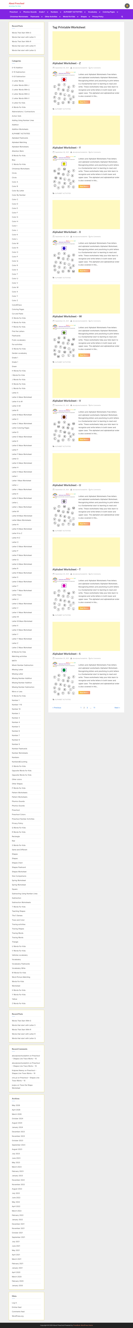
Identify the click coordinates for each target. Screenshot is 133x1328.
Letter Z (15, 643)
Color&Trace (17, 305)
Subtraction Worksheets (21, 902)
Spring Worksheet (19, 880)
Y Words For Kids (19, 994)
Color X (15, 292)
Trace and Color (18, 920)
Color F (15, 213)
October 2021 (17, 1233)
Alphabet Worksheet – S (66, 653)
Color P (15, 257)
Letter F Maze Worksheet (22, 454)
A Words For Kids (19, 107)
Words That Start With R (21, 41)
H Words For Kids (19, 371)
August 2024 (17, 1123)
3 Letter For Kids (18, 103)
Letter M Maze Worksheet (22, 516)
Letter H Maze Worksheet (22, 472)
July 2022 (16, 1193)
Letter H (15, 467)
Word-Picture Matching (21, 977)
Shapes (84, 17)
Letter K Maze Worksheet (22, 498)
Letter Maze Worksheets (21, 520)
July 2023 (16, 1154)
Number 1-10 (17, 705)
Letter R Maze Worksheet (22, 573)
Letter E (15, 441)
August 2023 (17, 1149)
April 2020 (16, 1272)
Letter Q (15, 560)
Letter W (15, 617)
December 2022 (18, 1180)
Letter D (15, 432)
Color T (15, 274)
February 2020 (17, 1281)
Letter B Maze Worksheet (22, 415)
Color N (15, 248)
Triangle (15, 942)
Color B (15, 186)
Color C (15, 199)
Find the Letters (18, 331)
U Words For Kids (19, 946)
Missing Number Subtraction (23, 687)
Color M (15, 243)
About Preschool (16, 3)
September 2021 (18, 1237)
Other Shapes (17, 784)
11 (94, 708)
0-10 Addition (17, 68)
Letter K (15, 494)
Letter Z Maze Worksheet (22, 647)
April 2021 (16, 1255)
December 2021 (18, 1224)
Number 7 (16, 735)
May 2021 (16, 1250)
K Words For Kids (18, 384)
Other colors (17, 779)
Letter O (15, 542)
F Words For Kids (18, 327)
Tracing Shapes (18, 929)
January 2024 (17, 1127)
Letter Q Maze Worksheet (22, 564)
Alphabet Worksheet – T (66, 569)
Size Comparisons (19, 876)
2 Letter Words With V (20, 98)
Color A (15, 182)
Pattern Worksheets (19, 793)
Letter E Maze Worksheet (22, 445)
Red (13, 841)
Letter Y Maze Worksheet (22, 639)
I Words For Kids (18, 375)
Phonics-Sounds (30, 12)
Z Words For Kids (18, 1003)
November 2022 (18, 1184)
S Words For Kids (18, 845)
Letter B (15, 410)
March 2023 (17, 1167)
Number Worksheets (20, 753)
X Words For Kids (18, 990)
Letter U (15, 599)
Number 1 (15, 700)
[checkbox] (127, 5)
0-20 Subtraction (18, 76)
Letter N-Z (16, 538)
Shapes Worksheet (19, 872)
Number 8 (16, 740)
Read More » (85, 102)
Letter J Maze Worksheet (22, 489)
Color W (15, 287)
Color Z (15, 300)
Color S (15, 270)
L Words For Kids (18, 388)
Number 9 (16, 744)
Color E (15, 208)
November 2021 (18, 1228)
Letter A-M (16, 406)
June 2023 (16, 1158)
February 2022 (17, 1215)
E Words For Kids (18, 322)
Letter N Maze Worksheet (22, 529)
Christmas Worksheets (19, 17)
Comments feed (18, 1311)
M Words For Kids (19, 652)
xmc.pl (14, 1078)
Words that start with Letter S (23, 37)
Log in (14, 1303)
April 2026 (16, 1110)
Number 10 (16, 709)
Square (14, 889)
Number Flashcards (19, 749)
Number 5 (16, 727)
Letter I (15, 476)
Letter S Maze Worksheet (22, 582)
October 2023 (17, 1140)
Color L (15, 239)
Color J (15, 230)
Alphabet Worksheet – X (66, 231)
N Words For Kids (19, 696)
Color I (14, 226)
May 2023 (16, 1162)
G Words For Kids (19, 349)
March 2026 (17, 1114)
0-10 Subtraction (18, 72)
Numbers (54, 12)
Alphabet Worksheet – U (66, 485)
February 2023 (17, 1171)
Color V (15, 283)
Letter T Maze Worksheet (22, 590)
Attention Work (18, 151)
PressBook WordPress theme (83, 1325)
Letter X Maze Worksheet (22, 630)
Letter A (15, 393)
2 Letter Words (18, 81)
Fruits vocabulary (19, 340)
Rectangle (16, 836)
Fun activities (17, 344)
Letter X (15, 626)
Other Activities (51, 17)
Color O (15, 252)
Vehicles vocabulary (20, 955)
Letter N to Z (17, 533)
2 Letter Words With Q (21, 90)
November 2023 (18, 1136)
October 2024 (17, 1118)
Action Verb (16, 116)
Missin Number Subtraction (22, 665)
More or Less (17, 691)
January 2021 (17, 1268)
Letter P (15, 551)
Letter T (15, 586)
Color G (15, 217)
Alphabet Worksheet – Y (66, 147)
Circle (14, 173)
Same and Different (19, 850)
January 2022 (17, 1220)
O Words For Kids (19, 766)
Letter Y (15, 634)
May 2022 (16, 1202)
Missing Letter (17, 669)
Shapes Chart (17, 863)
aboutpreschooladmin (80, 68)
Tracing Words (17, 933)
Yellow (14, 999)
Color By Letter (18, 191)
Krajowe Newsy (18, 1070)
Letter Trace (17, 595)
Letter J (15, 485)
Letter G (15, 459)
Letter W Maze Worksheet (22, 621)
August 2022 (17, 1189)
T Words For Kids (18, 907)
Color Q (15, 261)
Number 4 (16, 722)
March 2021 (16, 1259)
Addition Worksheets (20, 129)
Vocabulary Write (18, 968)
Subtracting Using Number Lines (24, 894)
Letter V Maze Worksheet (22, 612)
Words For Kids (69, 17)
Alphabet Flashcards (20, 138)
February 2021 (17, 1263)
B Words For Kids (18, 155)
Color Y (15, 296)
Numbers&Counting (19, 762)
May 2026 (16, 1105)
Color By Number (19, 195)
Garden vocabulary (19, 353)
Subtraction (16, 898)
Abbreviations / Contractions (23, 112)
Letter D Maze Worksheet (22, 437)
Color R (15, 265)
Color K (15, 235)
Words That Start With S (21, 33)
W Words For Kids (19, 973)
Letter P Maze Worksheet (22, 555)
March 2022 (17, 1211)
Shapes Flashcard (19, 867)
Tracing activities (18, 924)
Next (117, 708)
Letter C (15, 419)
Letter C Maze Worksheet (22, 423)
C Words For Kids (19, 164)
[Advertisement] (86, 45)
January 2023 (17, 1176)
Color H (15, 221)
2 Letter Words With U (21, 94)
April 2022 (16, 1206)
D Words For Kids (19, 318)
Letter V (15, 608)
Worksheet (16, 986)
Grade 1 (42, 12)
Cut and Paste (17, 314)
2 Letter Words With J (20, 85)
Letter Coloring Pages (20, 428)
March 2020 (17, 1277)
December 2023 (18, 1132)
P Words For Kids (18, 788)
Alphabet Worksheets (20, 147)
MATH (14, 661)
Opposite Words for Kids (21, 771)
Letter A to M (17, 401)
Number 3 (16, 718)
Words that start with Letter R (23, 46)
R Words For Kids (18, 832)
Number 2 (16, 713)
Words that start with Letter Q (24, 50)
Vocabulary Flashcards (21, 964)
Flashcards (35, 17)
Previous (57, 708)
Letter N (15, 524)
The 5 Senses (17, 915)
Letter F (15, 450)
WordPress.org (17, 1316)
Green (14, 366)
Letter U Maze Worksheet (22, 604)
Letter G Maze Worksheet (22, 463)
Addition (15, 125)
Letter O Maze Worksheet (22, 546)
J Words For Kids (18, 379)
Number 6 (16, 731)
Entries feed (16, 1307)
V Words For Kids (19, 951)
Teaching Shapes (18, 911)
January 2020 (17, 1285)
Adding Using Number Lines (23, 120)
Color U (15, 278)
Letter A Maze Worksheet (22, 397)
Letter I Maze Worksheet (21, 481)
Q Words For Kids (19, 828)
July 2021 (16, 1241)
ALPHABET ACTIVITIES (73, 12)
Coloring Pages (109, 12)
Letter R (15, 568)
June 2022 (16, 1198)
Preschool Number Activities (23, 819)
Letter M (15, 511)
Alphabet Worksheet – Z (66, 63)
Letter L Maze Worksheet (22, 507)
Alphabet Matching (19, 142)
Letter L (15, 502)
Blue (13, 160)
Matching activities (19, 656)
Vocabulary (92, 12)
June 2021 (16, 1246)
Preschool (14, 12)
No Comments (96, 68)
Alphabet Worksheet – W (67, 316)
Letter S (15, 577)
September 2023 (18, 1145)
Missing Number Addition (22, 678)
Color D (15, 204)
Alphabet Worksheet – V (66, 400)
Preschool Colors (18, 814)
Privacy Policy (97, 17)
